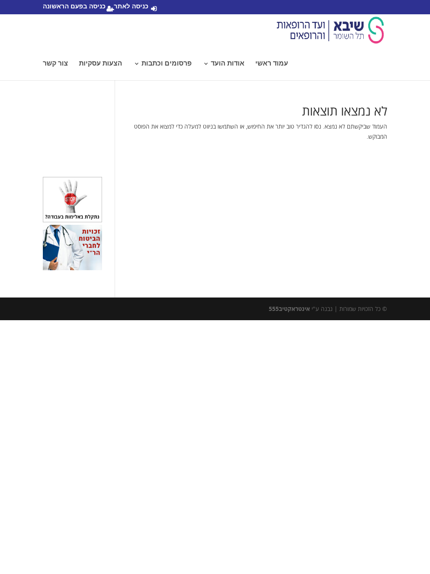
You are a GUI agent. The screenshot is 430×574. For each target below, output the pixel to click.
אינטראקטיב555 (289, 309)
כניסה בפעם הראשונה (74, 7)
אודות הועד (227, 64)
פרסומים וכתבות (166, 64)
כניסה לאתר (131, 7)
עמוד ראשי (271, 64)
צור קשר (55, 64)
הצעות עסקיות (100, 64)
